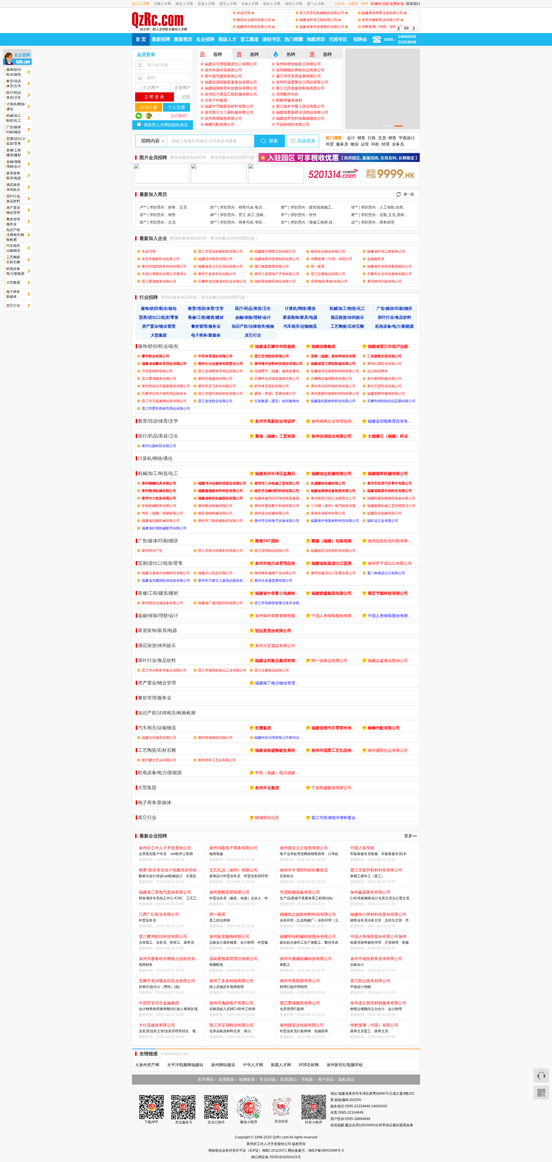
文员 (382, 138)
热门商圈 (294, 39)
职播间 (376, 4)
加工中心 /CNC (171, 898)
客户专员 (159, 854)
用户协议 (326, 1079)
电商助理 (237, 987)
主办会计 (378, 1009)
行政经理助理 (297, 987)
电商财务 (146, 965)
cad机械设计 (173, 876)
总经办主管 (393, 920)
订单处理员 (336, 854)
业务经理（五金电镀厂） (299, 920)
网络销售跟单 (314, 854)
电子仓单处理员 (292, 854)
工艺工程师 (195, 898)
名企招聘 (205, 39)
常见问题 (268, 1079)
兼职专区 (271, 39)
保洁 (247, 1031)
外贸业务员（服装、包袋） (230, 898)
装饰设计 (216, 876)
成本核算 (230, 942)
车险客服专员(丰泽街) (398, 854)
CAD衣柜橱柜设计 (364, 898)
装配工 (285, 965)
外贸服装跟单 (268, 942)
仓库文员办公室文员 (393, 898)
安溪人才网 (206, 4)
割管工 (175, 942)
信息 (385, 4)
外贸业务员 (231, 876)
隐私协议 (346, 1079)
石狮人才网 (162, 4)
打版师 (299, 1009)
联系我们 (413, 4)
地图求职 (316, 39)
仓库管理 (287, 1009)
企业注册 (148, 107)
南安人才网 (184, 4)
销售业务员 (358, 920)
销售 (361, 138)
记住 (186, 96)
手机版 (307, 1079)
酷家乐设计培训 (151, 876)
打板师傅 (304, 1031)
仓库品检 (216, 1031)
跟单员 (189, 942)
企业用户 (183, 87)
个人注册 (176, 107)
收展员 (355, 942)
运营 (365, 144)
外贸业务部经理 (256, 876)
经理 (386, 144)
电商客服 (216, 854)
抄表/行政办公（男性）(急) (159, 987)
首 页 (141, 39)
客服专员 (409, 942)
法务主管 (374, 920)
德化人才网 (271, 4)
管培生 (184, 1031)
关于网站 (206, 1079)
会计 (351, 138)
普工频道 (249, 39)
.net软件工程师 (181, 854)
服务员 (342, 144)
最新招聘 (161, 39)
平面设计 (407, 138)
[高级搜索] (293, 141)
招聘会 (360, 39)
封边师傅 (223, 920)
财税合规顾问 (360, 1009)
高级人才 (227, 39)
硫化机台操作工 (292, 942)
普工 (212, 920)
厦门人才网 (315, 4)
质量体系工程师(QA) (317, 898)
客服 (374, 854)
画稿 (367, 987)
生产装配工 (312, 942)
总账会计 (216, 942)
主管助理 (391, 942)
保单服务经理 (371, 942)
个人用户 (151, 87)
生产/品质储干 (290, 898)
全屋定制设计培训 (200, 876)
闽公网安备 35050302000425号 (276, 1157)
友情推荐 (226, 1079)
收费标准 (397, 4)
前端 (199, 854)
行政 (372, 138)
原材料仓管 (231, 1031)
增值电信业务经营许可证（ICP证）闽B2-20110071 (248, 1150)
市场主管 (412, 920)
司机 (375, 144)
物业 (354, 144)
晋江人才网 (140, 4)
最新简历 (183, 39)
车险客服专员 (360, 854)
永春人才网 (249, 4)
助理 (283, 987)
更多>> (410, 835)
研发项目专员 (149, 898)
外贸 (330, 144)
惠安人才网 (228, 4)
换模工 (355, 876)
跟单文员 (357, 1031)
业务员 (398, 144)
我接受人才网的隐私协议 (166, 125)
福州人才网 (293, 4)
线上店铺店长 (219, 987)
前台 (290, 876)
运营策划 (146, 854)
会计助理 (247, 942)
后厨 (283, 876)
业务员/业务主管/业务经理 (159, 1031)
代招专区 (338, 39)
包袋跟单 (321, 1031)
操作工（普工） (373, 876)
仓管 (142, 942)
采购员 (214, 1009)
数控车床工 (333, 942)
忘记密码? (179, 116)
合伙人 (256, 898)
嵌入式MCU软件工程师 (237, 1009)
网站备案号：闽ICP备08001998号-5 (316, 1150)
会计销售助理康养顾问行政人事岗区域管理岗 (173, 1009)
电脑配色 (216, 965)
